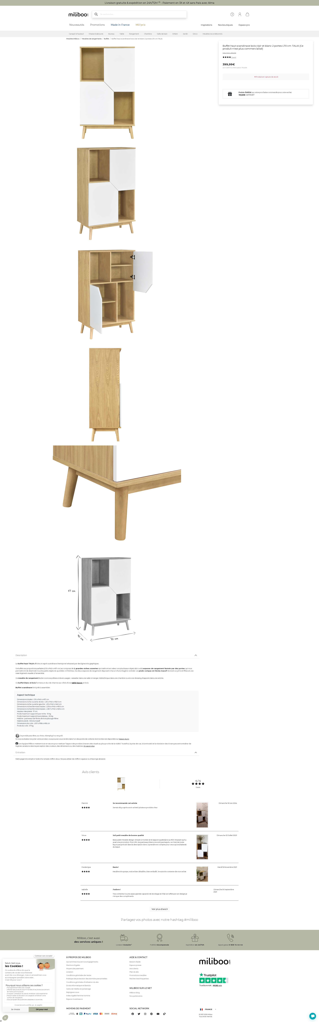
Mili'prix (140, 24)
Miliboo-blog (134, 993)
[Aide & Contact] (232, 14)
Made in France (120, 24)
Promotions (97, 24)
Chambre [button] (148, 34)
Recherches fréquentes (139, 979)
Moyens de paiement (74, 968)
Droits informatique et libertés (78, 985)
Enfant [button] (175, 34)
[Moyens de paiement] (96, 1014)
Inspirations (206, 25)
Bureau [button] (111, 34)
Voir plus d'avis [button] (159, 909)
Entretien (20, 752)
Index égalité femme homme (78, 996)
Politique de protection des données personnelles (86, 979)
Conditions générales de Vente (78, 975)
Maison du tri (124, 739)
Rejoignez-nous (72, 992)
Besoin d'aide (135, 962)
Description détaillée (229, 53)
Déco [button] (195, 34)
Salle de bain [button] (162, 34)
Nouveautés (76, 24)
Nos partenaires (135, 996)
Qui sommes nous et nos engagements (82, 962)
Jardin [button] (185, 34)
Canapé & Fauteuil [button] (76, 34)
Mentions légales (73, 965)
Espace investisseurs (74, 999)
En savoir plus (89, 746)
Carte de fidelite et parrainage (78, 989)
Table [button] (122, 34)
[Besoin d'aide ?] (312, 1016)
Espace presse (135, 965)
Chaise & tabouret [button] (96, 34)
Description (21, 655)
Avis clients (133, 968)
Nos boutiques (225, 25)
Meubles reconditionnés (212, 34)
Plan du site (134, 972)
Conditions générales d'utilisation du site (82, 982)
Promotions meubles (137, 975)
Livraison (69, 972)
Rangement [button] (134, 34)
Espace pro (244, 25)
